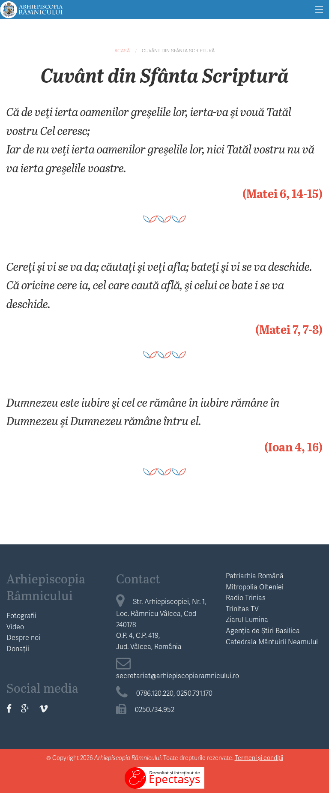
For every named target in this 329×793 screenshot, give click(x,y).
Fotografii (21, 615)
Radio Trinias (246, 597)
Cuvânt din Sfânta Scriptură (178, 50)
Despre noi (23, 637)
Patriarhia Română (255, 575)
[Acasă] (31, 8)
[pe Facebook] (9, 708)
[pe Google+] (25, 708)
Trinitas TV (242, 608)
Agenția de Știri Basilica (263, 630)
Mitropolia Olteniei (255, 587)
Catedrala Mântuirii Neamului (272, 641)
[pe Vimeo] (43, 708)
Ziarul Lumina (247, 619)
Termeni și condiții (259, 758)
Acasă (122, 50)
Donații (17, 648)
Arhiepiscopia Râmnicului (45, 586)
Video (15, 626)
